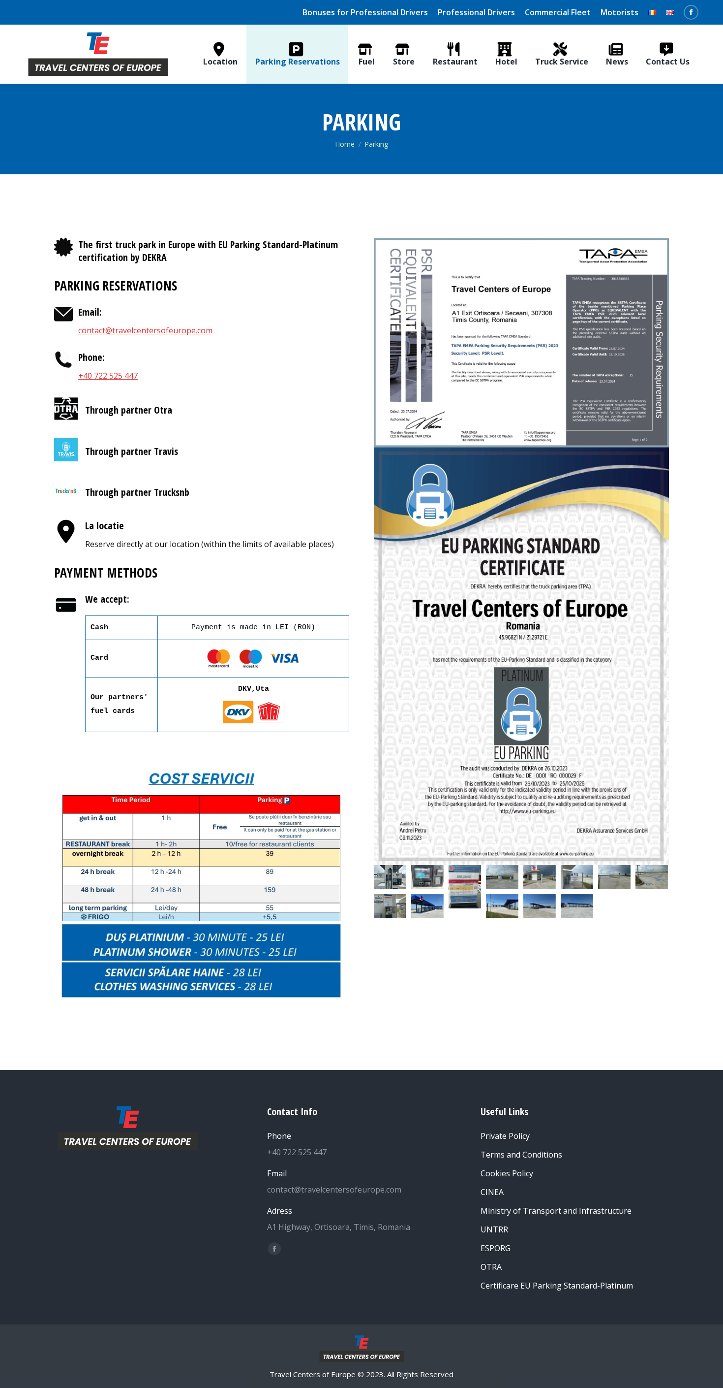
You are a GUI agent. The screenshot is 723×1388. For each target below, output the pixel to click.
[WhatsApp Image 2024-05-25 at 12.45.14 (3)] (427, 877)
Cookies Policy (507, 1173)
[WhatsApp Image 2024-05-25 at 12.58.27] (465, 886)
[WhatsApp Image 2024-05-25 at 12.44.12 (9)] (651, 877)
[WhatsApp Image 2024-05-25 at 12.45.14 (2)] (390, 877)
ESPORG (496, 1248)
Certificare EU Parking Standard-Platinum (557, 1285)
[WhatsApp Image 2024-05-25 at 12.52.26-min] (577, 906)
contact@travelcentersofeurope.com (145, 330)
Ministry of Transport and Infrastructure (556, 1210)
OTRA (491, 1266)
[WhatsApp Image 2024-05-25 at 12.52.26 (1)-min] (502, 906)
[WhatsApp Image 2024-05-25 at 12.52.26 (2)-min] (539, 906)
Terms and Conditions (521, 1154)
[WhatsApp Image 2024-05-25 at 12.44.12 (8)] (614, 877)
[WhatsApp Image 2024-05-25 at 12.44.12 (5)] (539, 877)
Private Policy (505, 1135)
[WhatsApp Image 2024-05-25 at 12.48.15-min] (427, 906)
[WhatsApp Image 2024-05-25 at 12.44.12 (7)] (390, 906)
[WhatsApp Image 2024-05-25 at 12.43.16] (502, 877)
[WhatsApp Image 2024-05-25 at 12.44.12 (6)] (577, 877)
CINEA (492, 1192)
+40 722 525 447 (108, 375)
